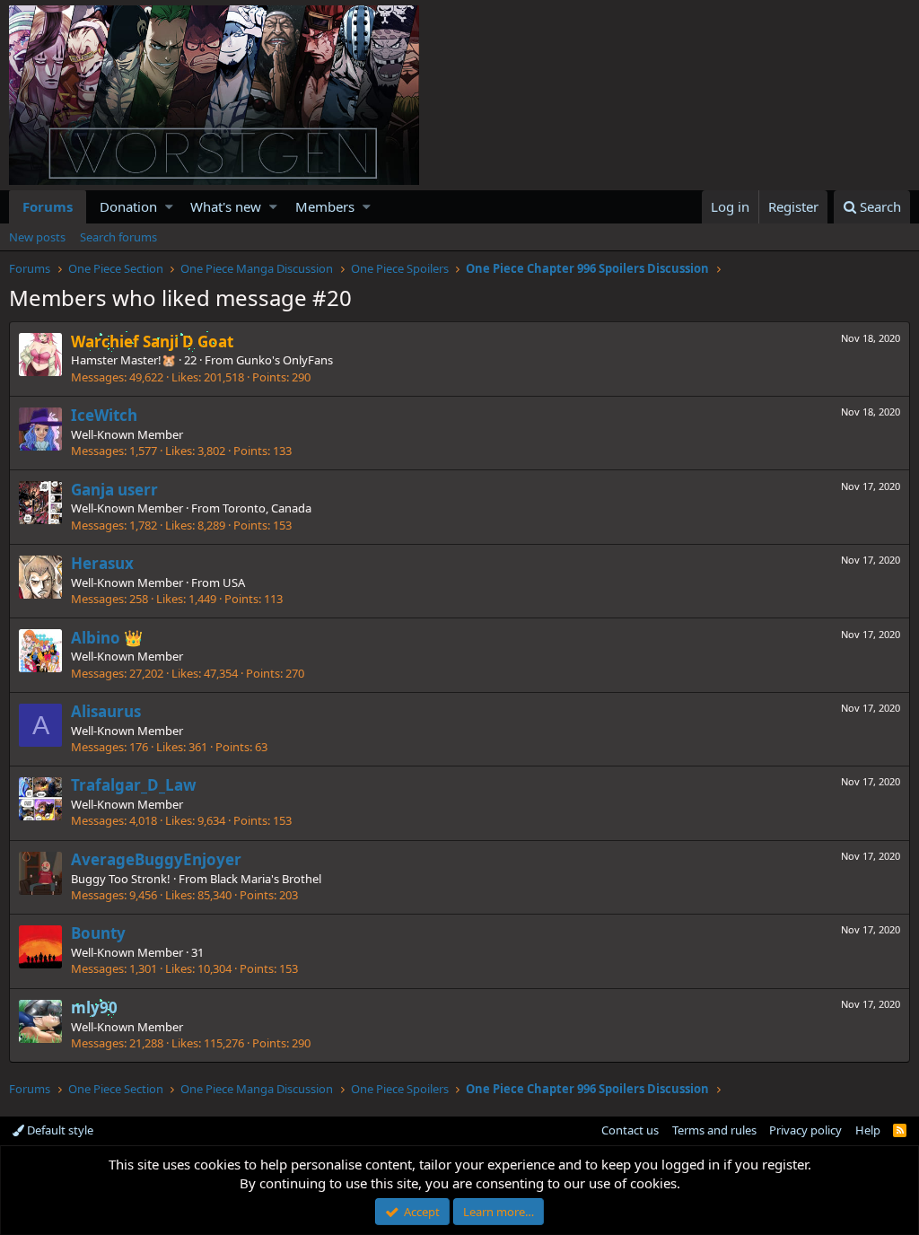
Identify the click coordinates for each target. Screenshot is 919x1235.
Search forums (118, 237)
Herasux (102, 563)
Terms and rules (714, 1130)
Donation (128, 206)
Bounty (98, 933)
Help (867, 1130)
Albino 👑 (107, 637)
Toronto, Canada (267, 508)
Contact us (630, 1130)
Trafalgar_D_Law (134, 785)
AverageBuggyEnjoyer (156, 859)
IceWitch (104, 415)
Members (324, 206)
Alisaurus (106, 711)
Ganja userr (114, 489)
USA (234, 582)
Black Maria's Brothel (265, 879)
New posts (37, 237)
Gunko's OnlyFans (284, 360)
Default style (58, 1130)
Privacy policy (805, 1130)
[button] (169, 206)
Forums (47, 206)
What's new (225, 206)
